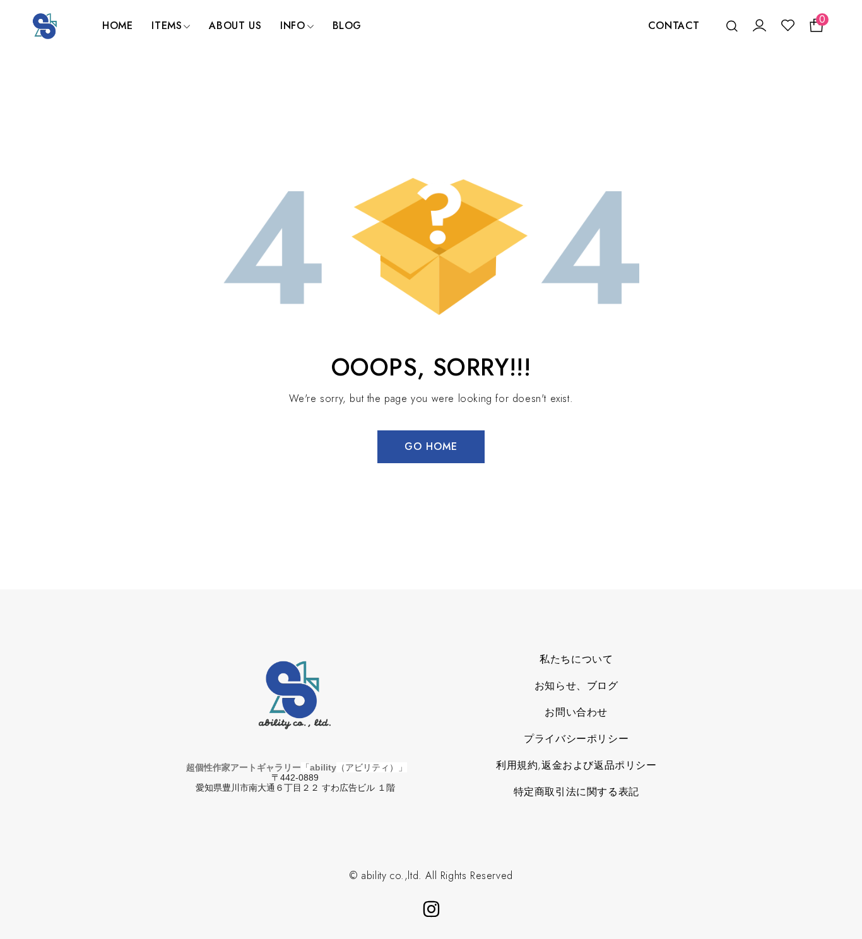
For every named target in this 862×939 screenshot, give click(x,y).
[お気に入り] (788, 26)
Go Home (431, 446)
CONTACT (674, 25)
